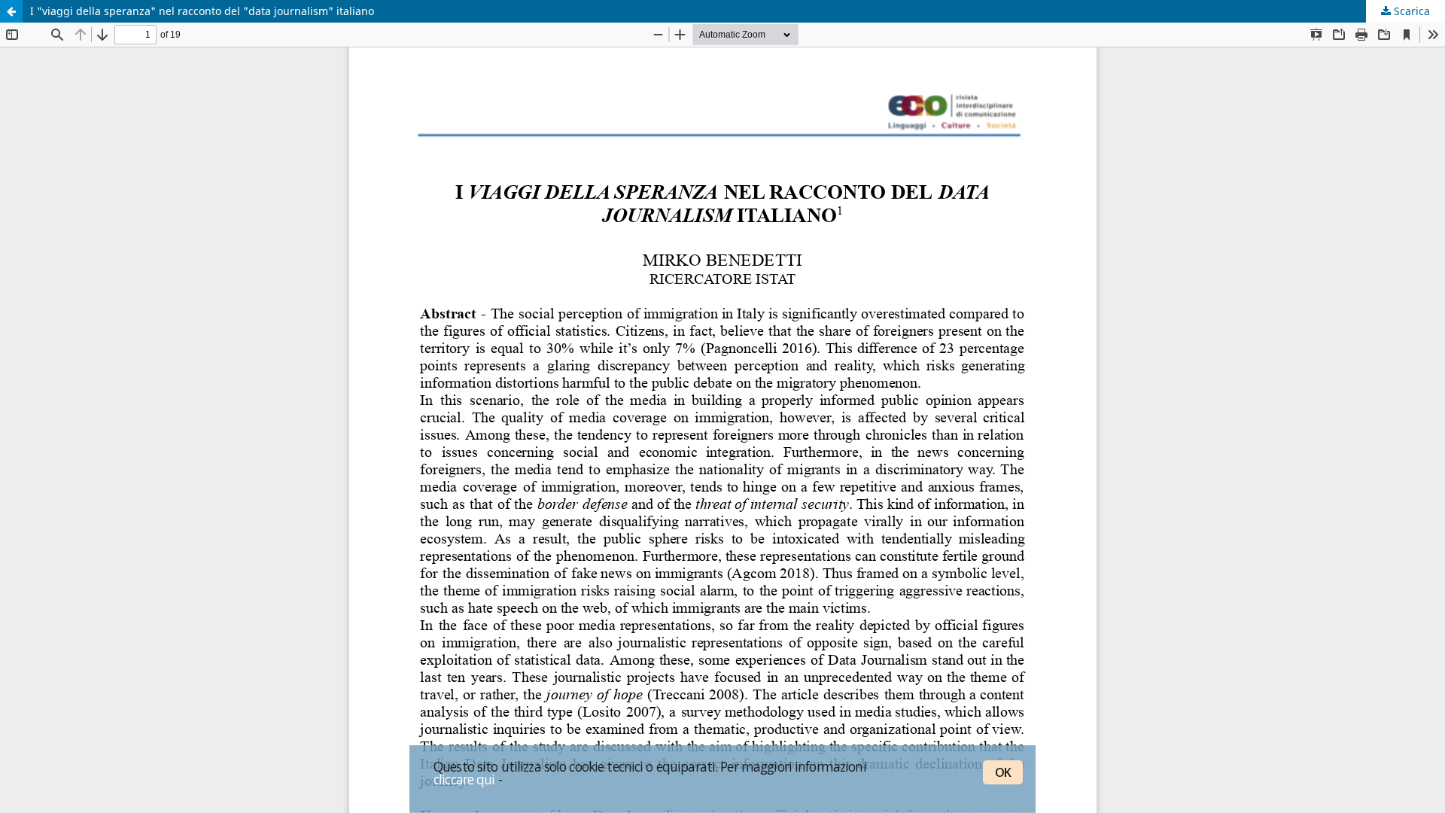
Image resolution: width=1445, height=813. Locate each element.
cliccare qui (464, 779)
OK (1003, 772)
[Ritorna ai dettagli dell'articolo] (11, 11)
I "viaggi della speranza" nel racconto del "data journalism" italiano (202, 11)
